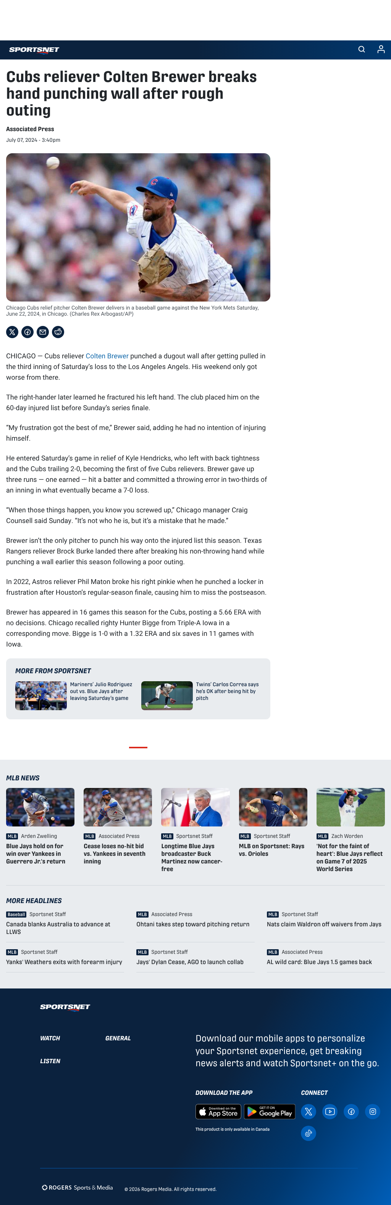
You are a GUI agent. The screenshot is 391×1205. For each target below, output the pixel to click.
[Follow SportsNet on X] (308, 1111)
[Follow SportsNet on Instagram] (372, 1111)
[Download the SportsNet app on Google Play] (270, 1111)
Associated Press (30, 129)
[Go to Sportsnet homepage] (34, 51)
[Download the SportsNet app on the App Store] (218, 1111)
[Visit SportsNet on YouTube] (330, 1111)
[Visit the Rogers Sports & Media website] (77, 1188)
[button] (361, 50)
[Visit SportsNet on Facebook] (351, 1111)
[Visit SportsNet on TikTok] (308, 1132)
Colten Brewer (107, 355)
